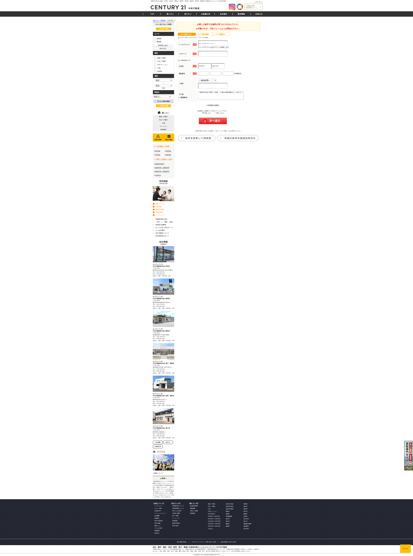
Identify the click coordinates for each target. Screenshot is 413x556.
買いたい (170, 14)
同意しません (220, 113)
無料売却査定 (159, 209)
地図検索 (192, 508)
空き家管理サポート (162, 236)
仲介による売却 (176, 511)
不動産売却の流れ (161, 219)
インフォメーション (160, 513)
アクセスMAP (158, 528)
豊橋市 (228, 523)
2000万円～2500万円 (214, 523)
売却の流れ (175, 525)
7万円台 (157, 155)
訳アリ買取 (175, 516)
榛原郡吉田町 (247, 523)
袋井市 (245, 506)
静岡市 (245, 504)
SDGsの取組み (158, 520)
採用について (158, 473)
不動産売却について (178, 506)
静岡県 (159, 38)
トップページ (158, 506)
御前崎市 (246, 526)
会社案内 (223, 14)
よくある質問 (159, 230)
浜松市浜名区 (229, 506)
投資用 (159, 71)
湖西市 (228, 514)
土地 (158, 68)
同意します (207, 113)
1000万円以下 (159, 164)
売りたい (188, 14)
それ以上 (158, 175)
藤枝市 (245, 514)
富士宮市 (246, 519)
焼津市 (245, 516)
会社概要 (156, 516)
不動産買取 (159, 212)
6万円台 (168, 151)
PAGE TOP (405, 548)
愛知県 (159, 41)
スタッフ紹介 (158, 508)
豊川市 (228, 521)
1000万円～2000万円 (162, 168)
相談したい (157, 525)
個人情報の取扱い (182, 542)
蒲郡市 (228, 526)
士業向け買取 (176, 513)
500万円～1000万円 (214, 516)
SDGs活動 (157, 523)
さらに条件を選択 (164, 101)
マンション (163, 126)
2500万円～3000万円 (214, 526)
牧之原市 (246, 528)
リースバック (159, 215)
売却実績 (158, 206)
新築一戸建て (161, 58)
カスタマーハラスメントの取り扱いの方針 (204, 542)
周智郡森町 (229, 516)
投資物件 (163, 129)
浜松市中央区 (229, 504)
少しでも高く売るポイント (164, 227)
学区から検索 (194, 511)
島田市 (245, 509)
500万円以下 (211, 514)
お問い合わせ (258, 1)
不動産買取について (178, 508)
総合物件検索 (194, 506)
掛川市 (228, 519)
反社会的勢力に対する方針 (228, 542)
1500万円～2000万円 (214, 521)
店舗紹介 (156, 518)
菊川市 (245, 511)
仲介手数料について (162, 233)
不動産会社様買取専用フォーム (251, 7)
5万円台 (157, 151)
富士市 (245, 521)
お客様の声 (205, 14)
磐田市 (228, 511)
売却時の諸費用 (160, 225)
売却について (159, 204)
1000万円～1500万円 (214, 519)
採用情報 (241, 14)
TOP (152, 14)
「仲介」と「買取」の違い (164, 222)
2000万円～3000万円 (162, 171)
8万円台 (168, 155)
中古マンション (162, 65)
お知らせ (259, 14)
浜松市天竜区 (229, 509)
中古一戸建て (161, 61)
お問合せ (156, 533)
